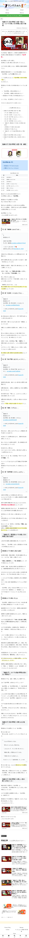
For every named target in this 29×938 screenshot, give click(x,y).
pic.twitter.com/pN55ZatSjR (10, 420)
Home (14, 933)
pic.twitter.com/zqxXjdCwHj (12, 484)
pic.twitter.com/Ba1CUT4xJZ (18, 243)
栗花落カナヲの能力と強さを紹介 (12, 127)
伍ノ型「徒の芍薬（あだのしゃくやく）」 (14, 116)
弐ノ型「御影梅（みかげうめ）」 (12, 112)
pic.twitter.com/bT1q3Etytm (13, 371)
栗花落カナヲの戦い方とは (11, 129)
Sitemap (21, 927)
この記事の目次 (13, 107)
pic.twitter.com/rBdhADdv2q (13, 305)
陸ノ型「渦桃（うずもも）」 (11, 119)
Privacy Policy (8, 927)
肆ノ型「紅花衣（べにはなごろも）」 (13, 114)
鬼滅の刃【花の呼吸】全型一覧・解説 (12, 110)
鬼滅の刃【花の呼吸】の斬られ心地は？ (13, 134)
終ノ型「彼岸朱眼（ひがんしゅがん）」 (14, 121)
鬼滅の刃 (4, 835)
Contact (7, 929)
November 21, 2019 (19, 248)
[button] (26, 474)
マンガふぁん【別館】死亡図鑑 (21, 930)
